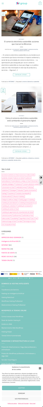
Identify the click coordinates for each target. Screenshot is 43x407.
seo (37, 218)
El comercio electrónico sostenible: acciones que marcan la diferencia (21, 43)
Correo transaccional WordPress (12, 316)
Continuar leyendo (21, 75)
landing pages (23, 199)
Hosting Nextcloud (8, 297)
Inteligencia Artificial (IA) (10, 241)
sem (32, 218)
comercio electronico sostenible (30, 81)
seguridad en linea (25, 218)
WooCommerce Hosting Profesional (13, 304)
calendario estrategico (8, 184)
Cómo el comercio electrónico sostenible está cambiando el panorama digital (22, 119)
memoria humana (7, 215)
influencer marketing (18, 196)
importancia (11, 193)
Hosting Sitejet (7, 331)
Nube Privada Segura (9, 363)
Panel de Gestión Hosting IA (11, 320)
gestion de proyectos (30, 190)
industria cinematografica (23, 193)
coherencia (31, 158)
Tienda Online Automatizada (11, 335)
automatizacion (6, 181)
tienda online (17, 160)
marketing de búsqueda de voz (28, 203)
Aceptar (21, 387)
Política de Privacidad (23, 403)
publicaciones (17, 215)
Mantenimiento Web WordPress (12, 327)
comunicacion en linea (8, 187)
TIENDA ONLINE (7, 260)
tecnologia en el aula (29, 221)
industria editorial (6, 196)
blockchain (35, 181)
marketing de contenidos (8, 206)
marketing (31, 199)
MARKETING (6, 248)
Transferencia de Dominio (10, 289)
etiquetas (20, 190)
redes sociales (6, 218)
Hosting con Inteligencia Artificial (13, 293)
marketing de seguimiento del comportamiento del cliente (17, 212)
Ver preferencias (21, 398)
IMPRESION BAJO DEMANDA (11, 237)
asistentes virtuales (7, 178)
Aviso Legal (32, 403)
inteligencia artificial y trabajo (10, 199)
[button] (40, 368)
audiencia (24, 158)
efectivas (30, 187)
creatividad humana (21, 187)
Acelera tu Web (7, 324)
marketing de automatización (10, 203)
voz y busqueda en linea (8, 224)
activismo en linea (13, 175)
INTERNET (21, 39)
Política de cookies (12, 403)
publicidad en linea (28, 215)
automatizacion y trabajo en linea (21, 181)
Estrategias (13, 190)
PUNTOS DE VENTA (8, 252)
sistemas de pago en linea (9, 221)
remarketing (15, 218)
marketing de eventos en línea (10, 209)
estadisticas (5, 190)
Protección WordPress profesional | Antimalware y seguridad (19, 354)
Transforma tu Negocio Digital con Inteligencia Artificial (25, 50)
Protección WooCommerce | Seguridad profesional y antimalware (19, 348)
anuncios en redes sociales (27, 175)
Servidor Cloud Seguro (9, 359)
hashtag (4, 193)
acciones (4, 175)
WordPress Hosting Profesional (12, 301)
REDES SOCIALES (8, 256)
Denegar (21, 393)
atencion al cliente (19, 178)
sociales (20, 221)
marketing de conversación (24, 206)
